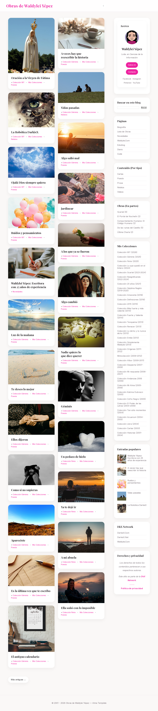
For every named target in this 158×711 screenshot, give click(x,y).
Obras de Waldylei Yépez (29, 5)
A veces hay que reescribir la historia (74, 55)
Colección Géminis (21, 339)
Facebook (127, 79)
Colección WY (19, 82)
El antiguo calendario (25, 657)
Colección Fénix (69, 461)
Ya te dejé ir (68, 507)
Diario (120, 149)
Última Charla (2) (125, 232)
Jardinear (67, 208)
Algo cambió (69, 302)
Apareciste (18, 540)
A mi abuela (68, 557)
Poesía (14, 85)
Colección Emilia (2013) (128, 338)
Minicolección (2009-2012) (129, 356)
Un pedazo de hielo (73, 457)
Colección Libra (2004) (128, 424)
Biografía (121, 127)
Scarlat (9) (122, 212)
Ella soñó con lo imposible (78, 608)
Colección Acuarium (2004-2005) (130, 418)
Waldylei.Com (123, 140)
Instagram (137, 79)
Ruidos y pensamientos (26, 233)
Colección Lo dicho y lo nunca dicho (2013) (131, 332)
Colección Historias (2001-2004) (129, 434)
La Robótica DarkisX (24, 132)
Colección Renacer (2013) (129, 326)
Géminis (66, 406)
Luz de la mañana (22, 335)
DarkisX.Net (122, 537)
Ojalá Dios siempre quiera (28, 182)
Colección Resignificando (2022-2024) (129, 278)
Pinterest (127, 83)
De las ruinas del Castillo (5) (130, 227)
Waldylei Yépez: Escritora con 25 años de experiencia (28, 285)
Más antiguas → (18, 679)
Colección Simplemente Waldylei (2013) (128, 343)
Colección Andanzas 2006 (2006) (129, 379)
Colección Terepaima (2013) (130, 322)
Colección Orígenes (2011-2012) (129, 350)
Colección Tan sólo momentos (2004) (131, 411)
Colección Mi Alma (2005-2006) (129, 386)
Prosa (120, 183)
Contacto (132, 72)
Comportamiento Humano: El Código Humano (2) (131, 222)
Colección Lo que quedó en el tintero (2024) (131, 266)
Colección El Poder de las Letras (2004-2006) (129, 404)
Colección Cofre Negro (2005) (131, 399)
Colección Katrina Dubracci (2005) (130, 393)
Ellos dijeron (19, 439)
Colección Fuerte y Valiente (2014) (130, 316)
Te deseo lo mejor (22, 389)
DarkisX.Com (123, 533)
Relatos (14, 139)
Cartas (120, 174)
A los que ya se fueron (75, 251)
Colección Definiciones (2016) (131, 299)
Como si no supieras (24, 490)
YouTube (136, 83)
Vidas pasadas (70, 108)
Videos (120, 192)
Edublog (121, 145)
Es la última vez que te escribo (30, 591)
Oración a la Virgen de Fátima (30, 78)
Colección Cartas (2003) (128, 428)
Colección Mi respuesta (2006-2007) (131, 372)
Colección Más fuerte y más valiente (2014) (130, 309)
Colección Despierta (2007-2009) (130, 366)
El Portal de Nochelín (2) (128, 216)
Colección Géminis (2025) (129, 257)
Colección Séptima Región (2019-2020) (129, 289)
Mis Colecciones (35, 82)
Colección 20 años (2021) (129, 284)
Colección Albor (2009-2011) (130, 360)
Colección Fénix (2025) (128, 261)
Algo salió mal (70, 158)
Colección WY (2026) (127, 252)
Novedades (17, 292)
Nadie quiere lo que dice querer (71, 354)
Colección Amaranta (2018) (130, 295)
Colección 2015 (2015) (127, 304)
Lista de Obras (124, 131)
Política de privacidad (132, 588)
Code (119, 154)
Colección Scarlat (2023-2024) (131, 272)
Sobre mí (132, 65)
